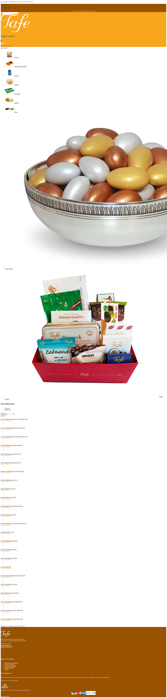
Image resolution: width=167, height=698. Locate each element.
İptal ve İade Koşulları (10, 666)
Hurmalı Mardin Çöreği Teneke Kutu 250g (12, 506)
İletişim (7, 669)
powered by (4, 696)
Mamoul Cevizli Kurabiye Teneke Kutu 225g (12, 471)
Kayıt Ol (7, 4)
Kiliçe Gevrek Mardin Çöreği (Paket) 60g (11, 601)
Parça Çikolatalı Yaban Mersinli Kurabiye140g (13, 575)
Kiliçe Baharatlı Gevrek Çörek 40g (10, 593)
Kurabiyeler (8, 409)
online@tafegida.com (6, 646)
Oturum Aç (7, 7)
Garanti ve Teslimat (10, 664)
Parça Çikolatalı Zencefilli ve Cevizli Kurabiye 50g (14, 419)
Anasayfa (7, 408)
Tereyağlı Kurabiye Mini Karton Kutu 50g (12, 445)
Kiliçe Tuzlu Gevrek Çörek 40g (9, 584)
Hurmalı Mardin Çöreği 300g (8, 514)
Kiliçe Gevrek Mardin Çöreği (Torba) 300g (12, 610)
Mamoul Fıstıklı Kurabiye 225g (9, 480)
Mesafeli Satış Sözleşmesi (11, 663)
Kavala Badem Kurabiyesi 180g (9, 541)
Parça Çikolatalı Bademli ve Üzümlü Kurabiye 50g (14, 436)
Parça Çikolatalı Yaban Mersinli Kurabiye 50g (13, 428)
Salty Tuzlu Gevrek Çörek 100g (9, 558)
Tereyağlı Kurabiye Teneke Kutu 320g (11, 462)
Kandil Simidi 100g (6, 567)
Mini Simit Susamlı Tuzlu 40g (9, 549)
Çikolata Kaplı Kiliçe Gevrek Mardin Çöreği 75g (13, 523)
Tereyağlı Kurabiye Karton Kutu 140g (11, 454)
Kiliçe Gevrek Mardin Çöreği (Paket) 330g (12, 619)
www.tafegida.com (6, 645)
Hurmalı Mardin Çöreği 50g (8, 488)
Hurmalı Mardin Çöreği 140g (8, 497)
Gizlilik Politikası (9, 667)
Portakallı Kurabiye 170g (7, 532)
